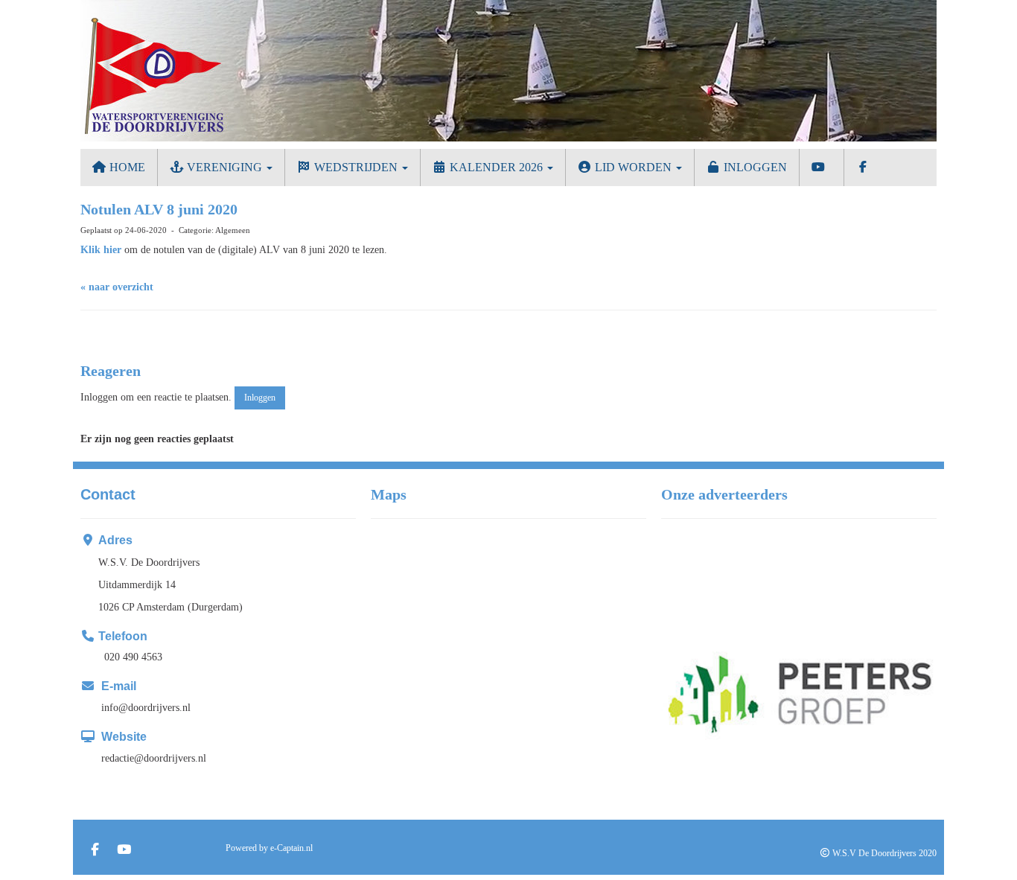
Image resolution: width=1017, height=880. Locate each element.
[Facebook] (94, 851)
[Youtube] (123, 851)
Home (125, 167)
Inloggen (754, 167)
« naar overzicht (116, 287)
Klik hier (102, 249)
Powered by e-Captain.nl (269, 848)
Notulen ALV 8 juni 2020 (158, 209)
